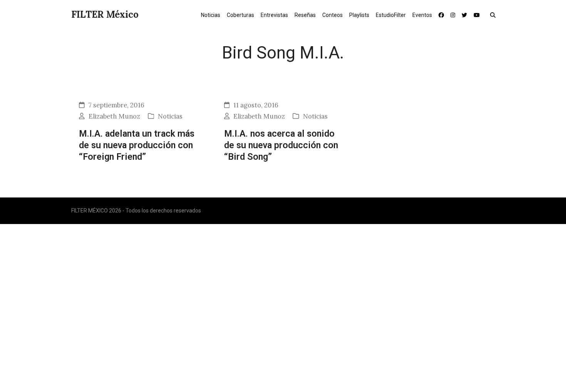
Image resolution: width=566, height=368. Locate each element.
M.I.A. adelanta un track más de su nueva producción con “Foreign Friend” (136, 145)
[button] (495, 14)
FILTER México (105, 14)
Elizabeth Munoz (114, 116)
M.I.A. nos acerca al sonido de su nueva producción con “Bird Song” (281, 145)
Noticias (170, 116)
